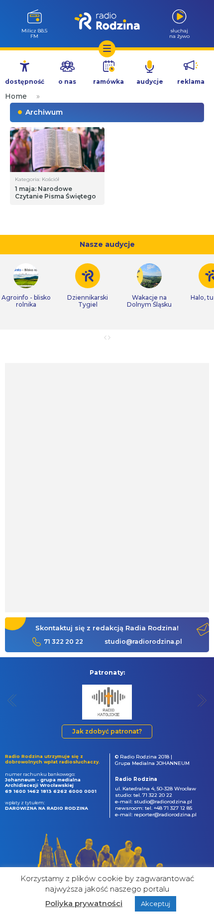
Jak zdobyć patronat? (107, 731)
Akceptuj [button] (155, 904)
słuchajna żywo (179, 33)
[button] (12, 700)
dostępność (24, 81)
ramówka (108, 81)
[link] (87, 285)
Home (16, 96)
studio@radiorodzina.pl (143, 641)
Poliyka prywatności (83, 903)
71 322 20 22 (63, 641)
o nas (67, 81)
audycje (149, 81)
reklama (191, 81)
